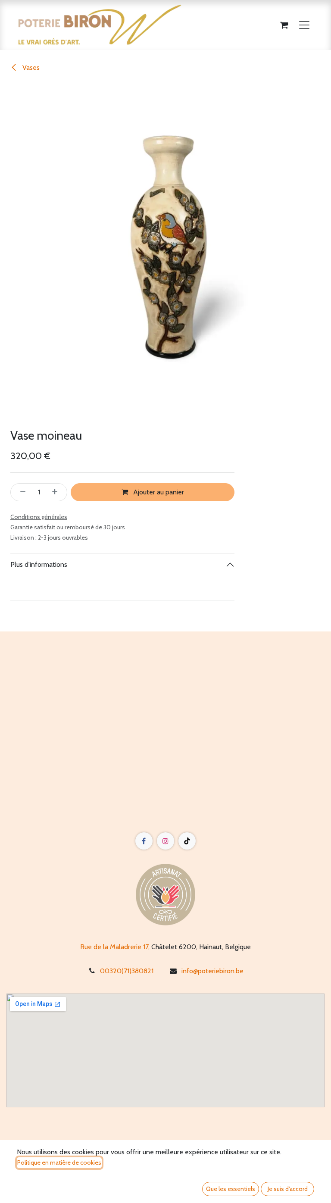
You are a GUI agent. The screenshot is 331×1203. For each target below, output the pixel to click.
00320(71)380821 (126, 971)
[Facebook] (144, 841)
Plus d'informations (38, 564)
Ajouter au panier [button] (157, 492)
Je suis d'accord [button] (288, 1189)
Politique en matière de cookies (59, 1162)
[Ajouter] (57, 492)
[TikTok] (187, 841)
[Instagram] (165, 841)
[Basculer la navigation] (304, 25)
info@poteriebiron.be (212, 971)
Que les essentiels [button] (230, 1189)
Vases (30, 67)
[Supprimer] (20, 492)
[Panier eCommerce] (284, 25)
